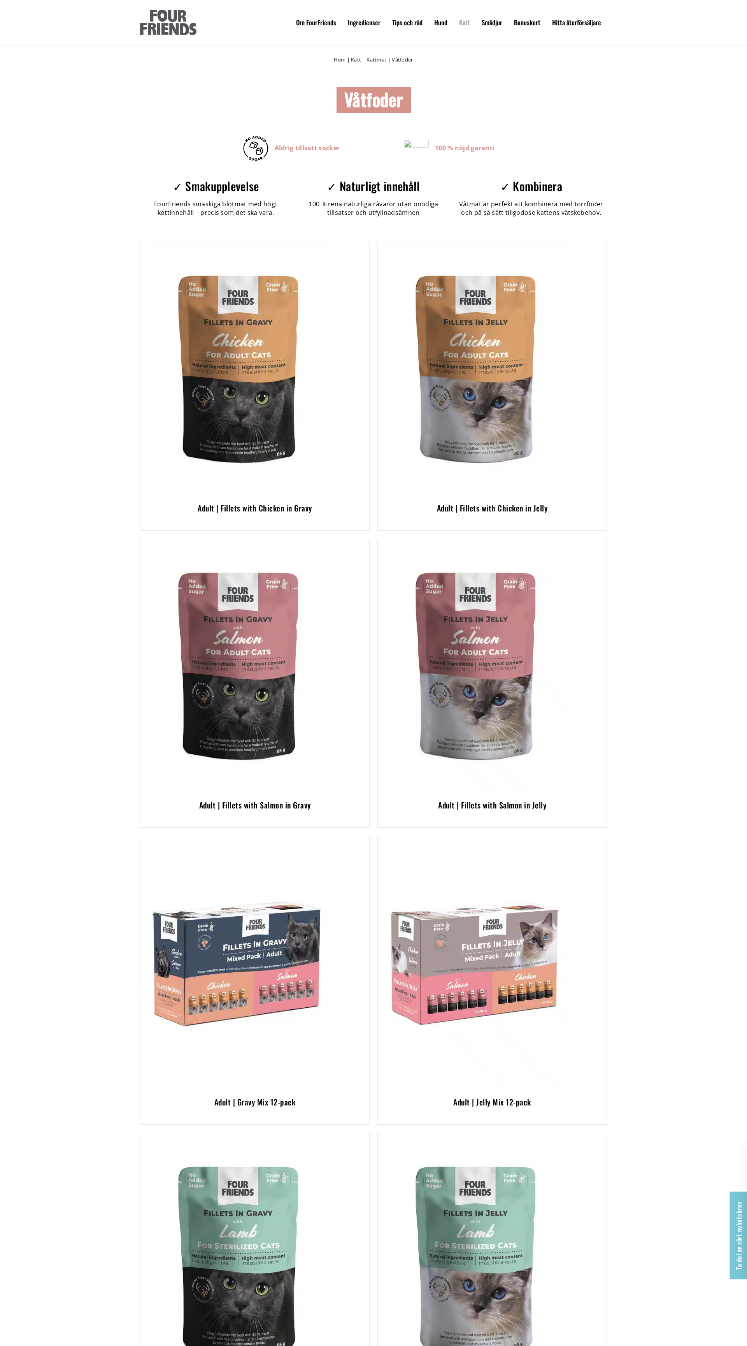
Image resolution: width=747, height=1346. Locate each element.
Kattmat (376, 59)
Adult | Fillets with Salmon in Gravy (255, 805)
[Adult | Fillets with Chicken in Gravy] (237, 246)
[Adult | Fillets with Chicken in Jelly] (475, 246)
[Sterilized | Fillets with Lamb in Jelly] (475, 1137)
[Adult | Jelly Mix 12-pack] (475, 840)
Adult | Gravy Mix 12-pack (255, 1102)
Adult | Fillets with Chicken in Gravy (255, 508)
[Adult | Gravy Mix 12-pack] (237, 840)
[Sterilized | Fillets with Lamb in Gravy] (237, 1137)
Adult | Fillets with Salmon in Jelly (492, 805)
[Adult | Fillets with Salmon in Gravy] (237, 543)
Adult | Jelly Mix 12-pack (492, 1102)
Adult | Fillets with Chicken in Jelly (492, 508)
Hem (339, 59)
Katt (356, 59)
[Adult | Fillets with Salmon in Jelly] (475, 543)
